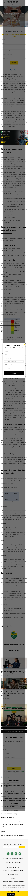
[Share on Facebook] (2, 626)
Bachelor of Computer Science (13, 862)
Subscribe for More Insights (13, 844)
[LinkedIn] (20, 853)
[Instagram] (16, 853)
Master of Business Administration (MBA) (12, 835)
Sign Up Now (11, 894)
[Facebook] (8, 853)
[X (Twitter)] (12, 853)
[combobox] (5, 358)
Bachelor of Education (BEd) (9, 814)
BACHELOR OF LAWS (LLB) (7, 817)
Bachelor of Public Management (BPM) (11, 821)
